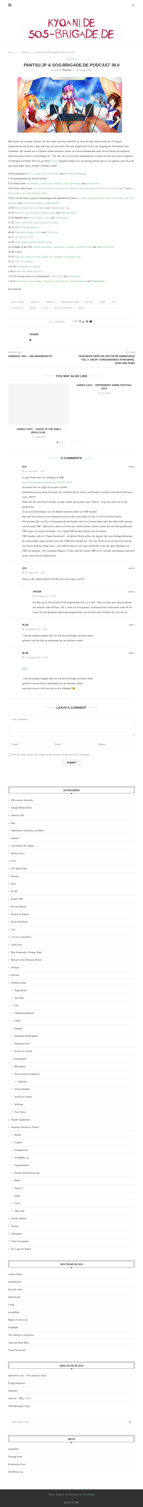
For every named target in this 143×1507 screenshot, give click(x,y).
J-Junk (11, 1304)
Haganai (18, 1028)
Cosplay (18, 1142)
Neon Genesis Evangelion (27, 1074)
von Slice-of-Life (104, 188)
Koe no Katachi (18, 906)
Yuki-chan (19, 1211)
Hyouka (14, 876)
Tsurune (15, 1226)
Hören (31, 217)
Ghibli (17, 1020)
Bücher (17, 1135)
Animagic (35, 302)
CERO (20, 227)
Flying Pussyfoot (16, 1383)
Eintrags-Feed (15, 1456)
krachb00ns (13, 1312)
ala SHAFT (119, 188)
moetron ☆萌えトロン (20, 1398)
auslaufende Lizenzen (63, 247)
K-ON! (45, 308)
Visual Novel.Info (17, 1350)
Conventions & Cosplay (22, 845)
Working (18, 1104)
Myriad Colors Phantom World (26, 960)
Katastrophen (74, 276)
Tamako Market (18, 1218)
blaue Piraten (61, 281)
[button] (13, 413)
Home (11, 52)
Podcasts (25, 52)
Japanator (12, 1390)
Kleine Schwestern (43, 247)
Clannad (15, 838)
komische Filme (84, 247)
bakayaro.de (14, 1297)
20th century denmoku (22, 800)
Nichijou (15, 967)
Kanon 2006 (17, 899)
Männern (35, 183)
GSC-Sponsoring (72, 183)
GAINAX (33, 308)
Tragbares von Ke (59, 208)
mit (28, 183)
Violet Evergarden (20, 1241)
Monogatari (20, 1066)
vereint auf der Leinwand (45, 222)
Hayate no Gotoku (23, 1051)
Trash (53, 276)
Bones (102, 302)
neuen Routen (92, 183)
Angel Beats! (17, 302)
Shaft (81, 308)
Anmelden (13, 1449)
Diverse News (17, 853)
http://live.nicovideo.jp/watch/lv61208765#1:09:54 (47, 482)
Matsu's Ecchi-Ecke (18, 1320)
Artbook (50, 302)
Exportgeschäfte (68, 212)
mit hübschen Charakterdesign (80, 188)
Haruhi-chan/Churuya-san (27, 1173)
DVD (114, 302)
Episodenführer (21, 1165)
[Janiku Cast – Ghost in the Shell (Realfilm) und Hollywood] (39, 404)
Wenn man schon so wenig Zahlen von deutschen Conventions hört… (48, 256)
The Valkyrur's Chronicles (21, 1335)
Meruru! (35, 227)
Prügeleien (48, 281)
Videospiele (16, 1234)
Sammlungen (35, 281)
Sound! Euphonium (20, 1119)
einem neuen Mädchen (52, 183)
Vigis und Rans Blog (18, 1342)
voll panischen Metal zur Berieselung (40, 203)
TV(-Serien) (52, 232)
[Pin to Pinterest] (87, 321)
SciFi (60, 276)
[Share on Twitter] (83, 321)
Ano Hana (19, 998)
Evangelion (16, 308)
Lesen (47, 217)
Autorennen (22, 281)
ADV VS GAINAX (24, 261)
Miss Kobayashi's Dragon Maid (26, 952)
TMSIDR (66, 70)
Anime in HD (17, 815)
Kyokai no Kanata (20, 914)
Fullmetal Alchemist (24, 1013)
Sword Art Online (23, 1097)
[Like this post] (76, 321)
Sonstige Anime (18, 982)
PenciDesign (88, 1494)
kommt (54, 161)
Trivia (17, 1203)
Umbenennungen (78, 281)
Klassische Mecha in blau (43, 212)
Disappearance (21, 1150)
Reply (132, 467)
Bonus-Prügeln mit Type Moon (29, 208)
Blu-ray (89, 302)
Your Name (20, 1112)
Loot (13, 929)
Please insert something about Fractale (33, 242)
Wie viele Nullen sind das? (29, 271)
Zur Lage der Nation (21, 1249)
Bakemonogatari (70, 302)
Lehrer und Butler (23, 222)
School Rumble (21, 1089)
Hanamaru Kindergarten (26, 1036)
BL (16, 252)
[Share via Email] (90, 321)
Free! (13, 861)
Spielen (39, 217)
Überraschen (61, 217)
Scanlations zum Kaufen (28, 266)
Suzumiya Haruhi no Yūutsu (25, 1127)
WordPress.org (15, 1472)
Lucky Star (16, 944)
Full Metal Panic (19, 868)
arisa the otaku (15, 1289)
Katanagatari (20, 1058)
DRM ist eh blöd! (105, 247)
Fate (16, 1005)
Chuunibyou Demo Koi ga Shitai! (27, 830)
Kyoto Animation (63, 308)
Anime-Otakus (15, 1274)
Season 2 (18, 1188)
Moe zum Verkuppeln (74, 173)
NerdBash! (13, 1327)
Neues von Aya (21, 212)
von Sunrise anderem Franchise (48, 188)
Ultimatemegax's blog (19, 1406)
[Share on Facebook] (80, 321)
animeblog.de (14, 1281)
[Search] (133, 5)
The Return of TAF (24, 237)
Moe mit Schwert (50, 173)
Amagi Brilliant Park (21, 807)
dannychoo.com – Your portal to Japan (27, 1375)
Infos (13, 883)
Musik (17, 1180)
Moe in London (32, 173)
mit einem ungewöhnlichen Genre (94, 198)
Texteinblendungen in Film (27, 232)
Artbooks (22, 1081)
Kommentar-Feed (16, 1464)
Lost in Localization (21, 937)
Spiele (17, 1195)
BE (21, 252)
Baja (13, 823)
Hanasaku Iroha (22, 1043)
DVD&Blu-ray (21, 1157)
